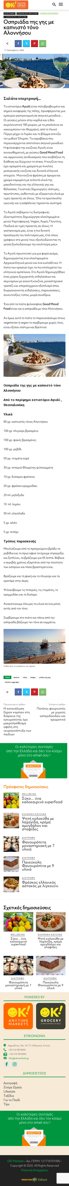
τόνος (25, 677)
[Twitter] (26, 43)
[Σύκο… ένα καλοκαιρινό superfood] (11, 800)
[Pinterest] (34, 43)
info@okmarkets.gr (19, 1058)
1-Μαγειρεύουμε (49, 13)
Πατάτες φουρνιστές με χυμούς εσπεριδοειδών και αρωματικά (51, 713)
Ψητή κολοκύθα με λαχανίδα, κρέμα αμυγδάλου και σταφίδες (38, 824)
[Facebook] (18, 43)
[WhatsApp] (42, 43)
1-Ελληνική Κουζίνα (15, 17)
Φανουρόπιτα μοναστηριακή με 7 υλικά (38, 846)
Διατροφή (9, 13)
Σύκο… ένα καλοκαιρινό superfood (42, 800)
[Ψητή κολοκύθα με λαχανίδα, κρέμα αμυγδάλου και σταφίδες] (11, 820)
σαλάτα (16, 677)
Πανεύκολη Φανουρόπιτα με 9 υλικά (38, 866)
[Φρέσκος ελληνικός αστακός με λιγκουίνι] (11, 884)
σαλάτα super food (12, 682)
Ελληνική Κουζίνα (27, 13)
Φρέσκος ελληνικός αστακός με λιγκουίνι (40, 884)
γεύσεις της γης (44, 677)
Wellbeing (29, 794)
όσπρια (33, 677)
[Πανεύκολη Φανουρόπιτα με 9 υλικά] (11, 864)
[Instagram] (15, 1064)
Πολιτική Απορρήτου (34, 1170)
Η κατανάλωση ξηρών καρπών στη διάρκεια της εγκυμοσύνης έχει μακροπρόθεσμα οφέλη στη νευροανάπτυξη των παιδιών (17, 721)
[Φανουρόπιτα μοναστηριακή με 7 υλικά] (11, 844)
